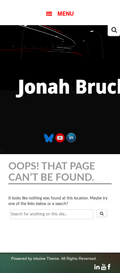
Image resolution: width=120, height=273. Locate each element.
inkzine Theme (46, 258)
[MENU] (60, 4)
